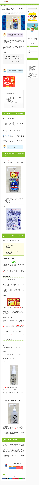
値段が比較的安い (10, 99)
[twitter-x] (31, 43)
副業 (28, 49)
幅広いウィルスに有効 (10, 101)
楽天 (28, 53)
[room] (33, 43)
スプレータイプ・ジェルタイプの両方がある (13, 102)
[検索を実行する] (36, 8)
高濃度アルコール (10, 100)
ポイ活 (29, 50)
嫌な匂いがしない (10, 104)
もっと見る (13, 106)
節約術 (4, 474)
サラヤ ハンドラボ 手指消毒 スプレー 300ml (15, 463)
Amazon (29, 55)
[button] (4, 478)
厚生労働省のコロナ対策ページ (7, 135)
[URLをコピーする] (23, 478)
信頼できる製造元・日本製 (11, 98)
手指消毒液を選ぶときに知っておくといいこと (13, 93)
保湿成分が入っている (10, 103)
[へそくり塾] (5, 2)
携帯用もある (31, 73)
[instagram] (32, 43)
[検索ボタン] (37, 2)
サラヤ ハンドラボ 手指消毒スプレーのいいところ (13, 97)
